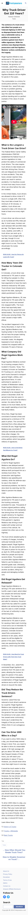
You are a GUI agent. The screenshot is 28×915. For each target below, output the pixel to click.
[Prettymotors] (14, 3)
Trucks (14, 18)
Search (19, 906)
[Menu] (2, 3)
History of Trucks (10, 827)
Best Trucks (8, 835)
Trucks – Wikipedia (11, 831)
